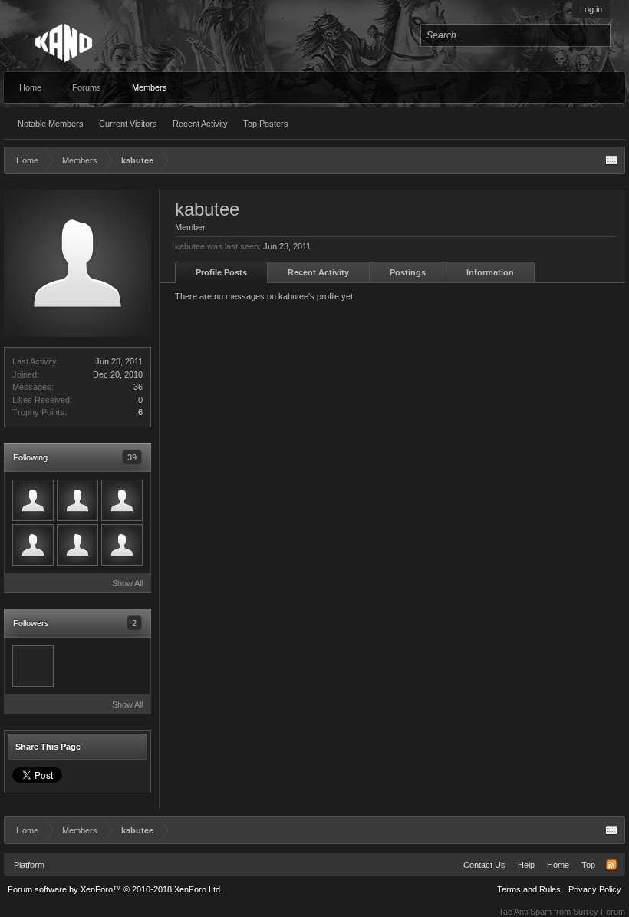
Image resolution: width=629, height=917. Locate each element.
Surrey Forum (599, 911)
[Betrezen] (122, 545)
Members (149, 87)
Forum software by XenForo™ (115, 889)
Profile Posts (221, 272)
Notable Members (51, 123)
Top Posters (265, 123)
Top (588, 864)
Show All (127, 583)
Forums (86, 87)
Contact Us (484, 864)
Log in (591, 9)
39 (132, 457)
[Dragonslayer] (33, 545)
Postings (408, 272)
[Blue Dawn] (77, 500)
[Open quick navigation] (611, 160)
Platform (29, 864)
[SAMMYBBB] (122, 500)
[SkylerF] (33, 666)
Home (30, 87)
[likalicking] (33, 500)
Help (526, 864)
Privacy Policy (594, 889)
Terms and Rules (529, 889)
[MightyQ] (77, 545)
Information (490, 272)
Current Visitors (128, 123)
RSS (611, 865)
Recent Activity (200, 123)
